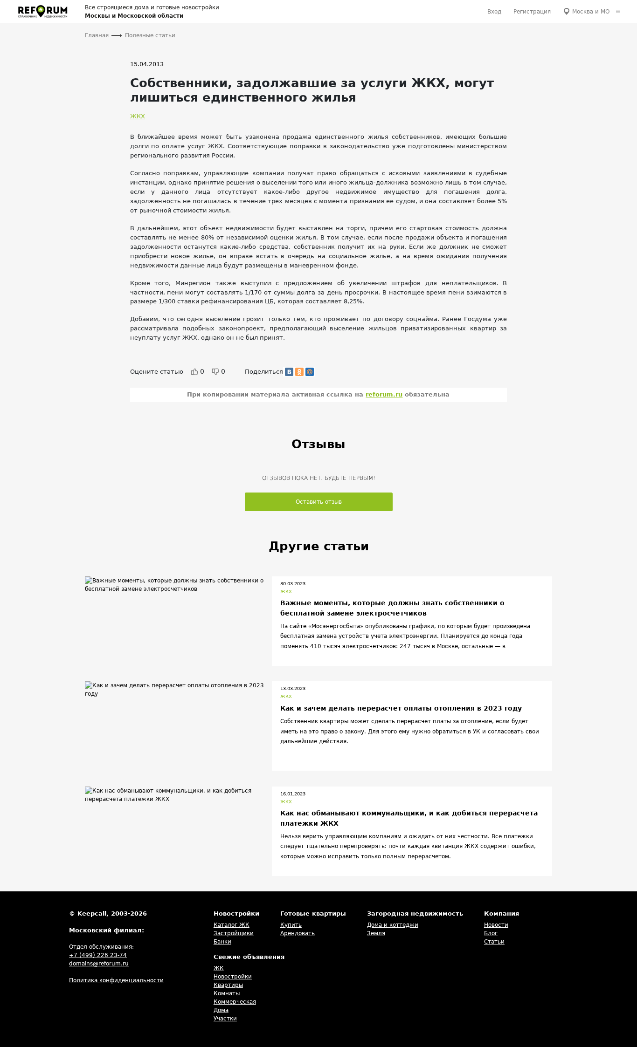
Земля (376, 933)
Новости (496, 925)
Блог (491, 933)
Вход (494, 11)
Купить (291, 925)
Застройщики (234, 933)
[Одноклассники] (299, 372)
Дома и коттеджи (392, 925)
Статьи (494, 941)
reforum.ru (384, 394)
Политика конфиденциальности (116, 980)
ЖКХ (137, 116)
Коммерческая (235, 1002)
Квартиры (228, 985)
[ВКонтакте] (289, 372)
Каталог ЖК (231, 925)
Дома (221, 1010)
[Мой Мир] (309, 372)
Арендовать (297, 933)
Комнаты (227, 993)
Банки (222, 941)
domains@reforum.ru (99, 963)
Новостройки (233, 976)
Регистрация (532, 11)
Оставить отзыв (319, 502)
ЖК (219, 968)
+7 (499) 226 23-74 (98, 955)
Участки (225, 1018)
